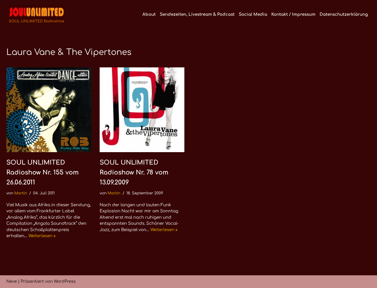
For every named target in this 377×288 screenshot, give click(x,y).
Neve (11, 281)
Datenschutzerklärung (344, 14)
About (149, 14)
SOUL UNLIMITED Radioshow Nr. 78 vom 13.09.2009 (134, 172)
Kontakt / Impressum (293, 14)
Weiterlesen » (41, 236)
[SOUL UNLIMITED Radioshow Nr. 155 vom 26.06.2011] (48, 109)
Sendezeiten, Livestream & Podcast (197, 14)
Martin (20, 193)
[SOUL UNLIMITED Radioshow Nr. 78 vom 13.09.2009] (142, 109)
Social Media (253, 14)
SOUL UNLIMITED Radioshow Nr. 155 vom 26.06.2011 (42, 172)
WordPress (65, 281)
